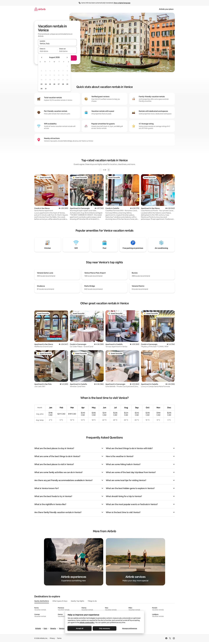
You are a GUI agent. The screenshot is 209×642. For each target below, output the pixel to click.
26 (54, 84)
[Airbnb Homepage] (40, 9)
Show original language (122, 3)
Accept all (79, 628)
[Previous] (100, 170)
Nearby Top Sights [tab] (77, 601)
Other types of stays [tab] (59, 601)
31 (46, 89)
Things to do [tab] (92, 601)
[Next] (108, 170)
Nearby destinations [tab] (41, 601)
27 (59, 84)
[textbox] (48, 51)
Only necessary (104, 628)
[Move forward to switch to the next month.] (67, 57)
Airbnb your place (166, 9)
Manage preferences (129, 628)
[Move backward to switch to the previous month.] (41, 57)
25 (50, 84)
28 (63, 84)
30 (41, 89)
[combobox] (57, 43)
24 (46, 84)
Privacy (52, 638)
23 (41, 84)
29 (67, 84)
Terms (59, 638)
